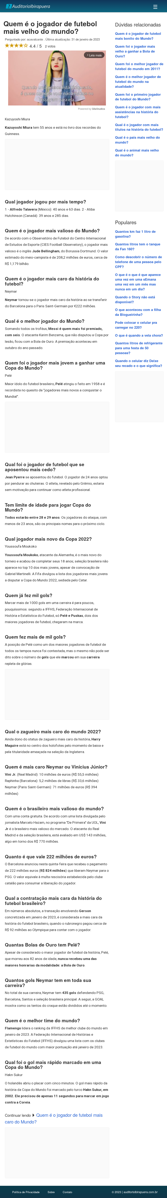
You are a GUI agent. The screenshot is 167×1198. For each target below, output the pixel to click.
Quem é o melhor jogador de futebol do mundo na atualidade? (138, 81)
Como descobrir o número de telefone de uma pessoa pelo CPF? (138, 261)
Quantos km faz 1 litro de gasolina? (135, 234)
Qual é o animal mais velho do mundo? (137, 152)
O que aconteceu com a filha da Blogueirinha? (138, 312)
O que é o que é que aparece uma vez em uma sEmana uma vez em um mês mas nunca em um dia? (138, 281)
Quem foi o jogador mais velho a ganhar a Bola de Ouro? (135, 51)
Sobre (51, 1192)
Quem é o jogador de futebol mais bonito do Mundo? (138, 36)
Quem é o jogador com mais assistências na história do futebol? (137, 111)
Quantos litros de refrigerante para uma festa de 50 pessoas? (139, 347)
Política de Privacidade (26, 1192)
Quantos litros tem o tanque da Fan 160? (137, 246)
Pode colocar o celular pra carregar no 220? (136, 325)
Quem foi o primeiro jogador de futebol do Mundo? (138, 97)
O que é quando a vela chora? (139, 335)
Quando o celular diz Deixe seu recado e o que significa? (138, 363)
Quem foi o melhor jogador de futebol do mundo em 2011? (139, 66)
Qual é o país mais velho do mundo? (137, 140)
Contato (67, 1192)
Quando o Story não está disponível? (135, 299)
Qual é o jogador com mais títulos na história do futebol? (139, 127)
